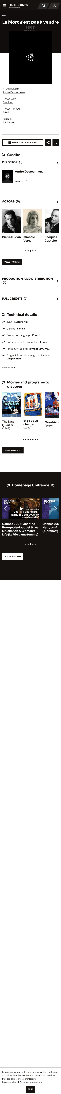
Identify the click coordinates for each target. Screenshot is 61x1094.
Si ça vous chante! (30, 422)
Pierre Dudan (11, 237)
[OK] (30, 1089)
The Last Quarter (8, 423)
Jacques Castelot (51, 238)
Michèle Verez (29, 238)
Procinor (8, 102)
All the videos (12, 556)
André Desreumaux (14, 92)
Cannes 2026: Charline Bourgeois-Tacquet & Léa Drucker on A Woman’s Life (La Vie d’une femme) (20, 529)
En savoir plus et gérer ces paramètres (22, 1081)
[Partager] (48, 142)
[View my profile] (54, 6)
